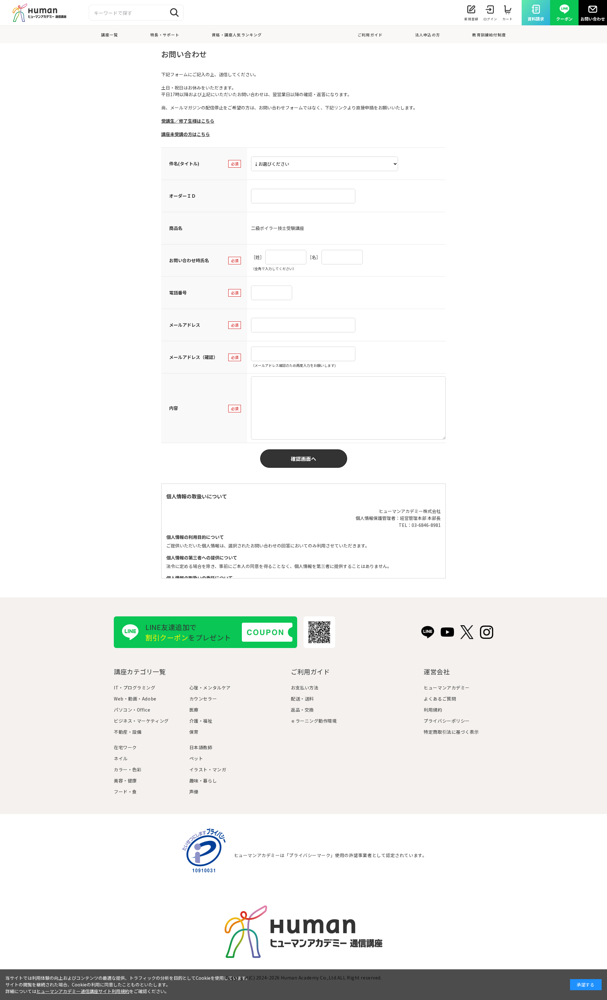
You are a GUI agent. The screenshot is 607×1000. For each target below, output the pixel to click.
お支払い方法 (304, 687)
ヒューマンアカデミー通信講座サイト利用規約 (82, 991)
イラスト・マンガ (207, 769)
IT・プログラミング (135, 687)
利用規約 (433, 710)
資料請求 (536, 19)
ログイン (490, 18)
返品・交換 (302, 710)
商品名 (175, 228)
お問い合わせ (592, 19)
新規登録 (471, 18)
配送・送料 (302, 698)
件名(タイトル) (184, 163)
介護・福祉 (200, 721)
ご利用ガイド (370, 34)
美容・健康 (125, 780)
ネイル (121, 758)
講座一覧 (109, 34)
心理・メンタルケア (210, 687)
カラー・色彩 (127, 769)
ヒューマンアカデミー (447, 687)
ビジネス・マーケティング (141, 721)
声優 (194, 791)
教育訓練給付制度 (489, 34)
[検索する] (174, 12)
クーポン (564, 19)
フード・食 (125, 791)
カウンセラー (203, 698)
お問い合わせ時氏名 (189, 260)
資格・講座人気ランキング (237, 34)
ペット (196, 758)
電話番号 (178, 292)
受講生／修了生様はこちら (187, 121)
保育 (194, 732)
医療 (194, 710)
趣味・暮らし (203, 780)
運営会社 (437, 671)
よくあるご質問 (440, 698)
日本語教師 (200, 747)
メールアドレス (184, 325)
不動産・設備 (127, 732)
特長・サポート (164, 34)
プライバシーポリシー (447, 721)
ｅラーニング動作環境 (314, 721)
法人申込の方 (427, 34)
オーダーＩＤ (182, 196)
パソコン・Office (132, 710)
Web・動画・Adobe (135, 698)
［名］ (314, 257)
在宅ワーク (125, 747)
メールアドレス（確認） (193, 357)
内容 (173, 408)
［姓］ (257, 257)
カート (507, 18)
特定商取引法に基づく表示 (451, 732)
